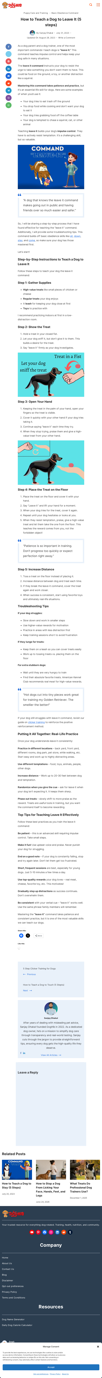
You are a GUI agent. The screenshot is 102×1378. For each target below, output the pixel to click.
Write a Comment (66, 38)
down (77, 236)
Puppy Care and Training (36, 13)
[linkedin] (24, 1053)
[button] (98, 1346)
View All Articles (49, 1055)
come (32, 240)
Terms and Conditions (13, 1297)
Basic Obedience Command (65, 13)
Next (25, 990)
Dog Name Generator (13, 1319)
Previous (31, 974)
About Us (65, 1374)
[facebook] (21, 1053)
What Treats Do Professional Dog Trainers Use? (81, 1187)
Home (5, 1257)
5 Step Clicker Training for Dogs (39, 968)
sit (71, 236)
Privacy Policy (55, 1374)
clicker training (36, 722)
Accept (51, 1367)
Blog (4, 1274)
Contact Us (8, 1269)
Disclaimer (7, 1280)
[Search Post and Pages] (91, 5)
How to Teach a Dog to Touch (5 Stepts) (43, 984)
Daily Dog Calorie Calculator (17, 1325)
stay (20, 240)
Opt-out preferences (40, 1374)
